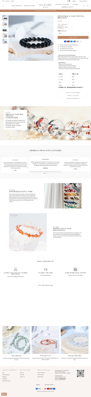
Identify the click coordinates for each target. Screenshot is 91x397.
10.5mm (71, 27)
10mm (66, 27)
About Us (7, 1)
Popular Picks (30, 5)
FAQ (3, 1)
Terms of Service (41, 372)
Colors (76, 4)
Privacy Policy (40, 374)
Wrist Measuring (5, 374)
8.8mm (60, 27)
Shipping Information (73, 98)
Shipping (4, 376)
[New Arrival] (16, 340)
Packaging (4, 378)
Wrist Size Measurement (73, 92)
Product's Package (73, 95)
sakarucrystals (63, 378)
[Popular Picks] (45, 340)
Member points (67, 7)
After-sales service (6, 380)
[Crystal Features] (75, 340)
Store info (22, 374)
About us (22, 372)
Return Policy (40, 376)
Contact (12, 1)
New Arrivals (17, 5)
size (61, 24)
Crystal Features (63, 4)
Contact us (22, 376)
